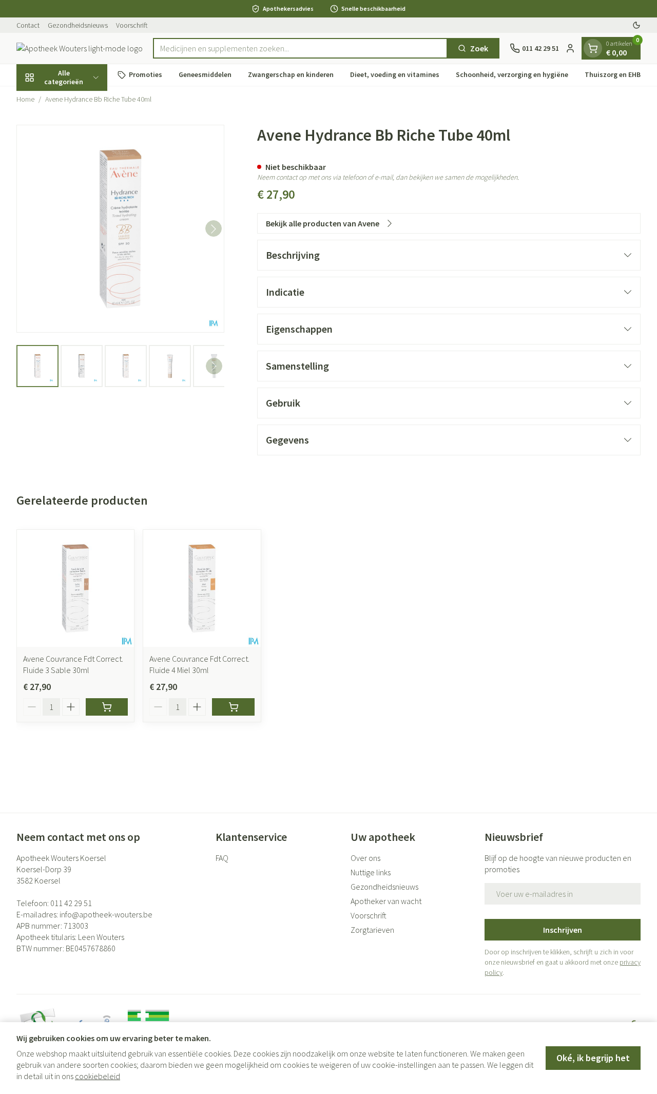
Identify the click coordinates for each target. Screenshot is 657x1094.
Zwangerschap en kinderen (291, 74)
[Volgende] (213, 229)
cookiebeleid (97, 1076)
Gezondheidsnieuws (78, 25)
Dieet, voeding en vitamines (394, 74)
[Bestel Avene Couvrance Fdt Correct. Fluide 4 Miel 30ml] (233, 707)
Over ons (365, 858)
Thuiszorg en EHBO (615, 74)
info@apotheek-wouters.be (106, 914)
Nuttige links (371, 872)
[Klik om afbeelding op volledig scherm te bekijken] (120, 228)
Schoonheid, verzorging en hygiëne (512, 74)
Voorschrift (132, 25)
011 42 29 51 (71, 903)
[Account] (570, 48)
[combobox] (300, 48)
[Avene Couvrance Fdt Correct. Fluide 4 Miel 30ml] (201, 588)
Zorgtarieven (372, 930)
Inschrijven (562, 930)
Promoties (145, 74)
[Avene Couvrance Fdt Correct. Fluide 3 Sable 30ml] (75, 588)
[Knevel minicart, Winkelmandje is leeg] (593, 48)
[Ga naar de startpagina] (79, 48)
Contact (28, 25)
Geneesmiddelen (205, 74)
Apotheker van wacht (386, 901)
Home (25, 99)
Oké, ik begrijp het (593, 1058)
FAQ (222, 858)
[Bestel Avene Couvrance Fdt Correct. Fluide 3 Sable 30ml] (107, 707)
